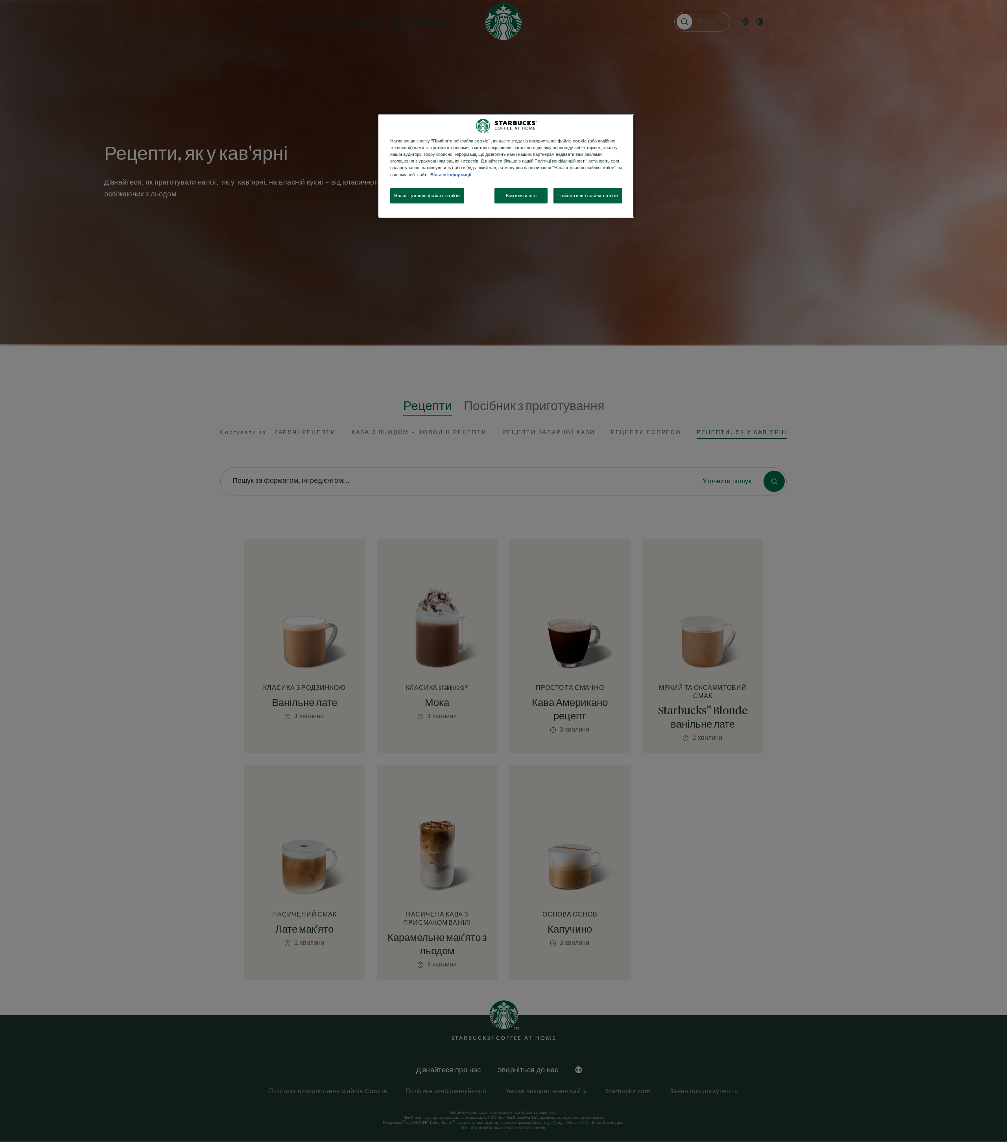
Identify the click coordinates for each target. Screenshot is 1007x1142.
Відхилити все (521, 196)
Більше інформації (450, 175)
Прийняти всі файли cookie (587, 196)
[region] (506, 166)
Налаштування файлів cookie (427, 196)
